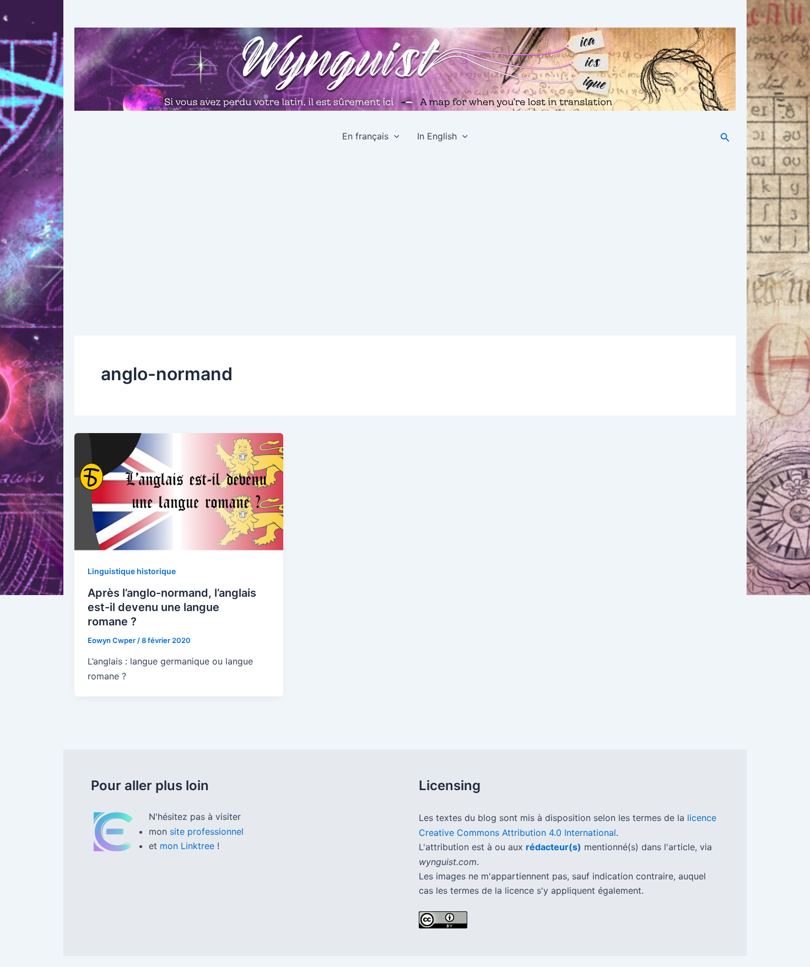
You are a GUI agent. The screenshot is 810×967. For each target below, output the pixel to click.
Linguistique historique (132, 571)
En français (365, 136)
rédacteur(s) (553, 846)
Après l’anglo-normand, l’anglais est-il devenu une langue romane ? (172, 607)
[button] (393, 136)
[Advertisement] (405, 235)
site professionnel (207, 831)
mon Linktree (188, 845)
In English (437, 136)
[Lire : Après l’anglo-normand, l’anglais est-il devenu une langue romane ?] (178, 491)
